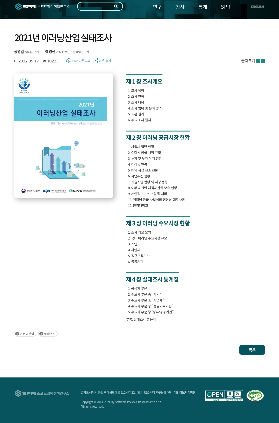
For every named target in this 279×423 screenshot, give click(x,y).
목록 (252, 350)
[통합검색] (116, 6)
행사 (179, 6)
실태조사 (49, 333)
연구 (157, 6)
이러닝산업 (27, 333)
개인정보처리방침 (185, 392)
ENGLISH (257, 6)
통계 (202, 6)
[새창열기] (224, 395)
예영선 (50, 51)
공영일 (19, 51)
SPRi (226, 6)
